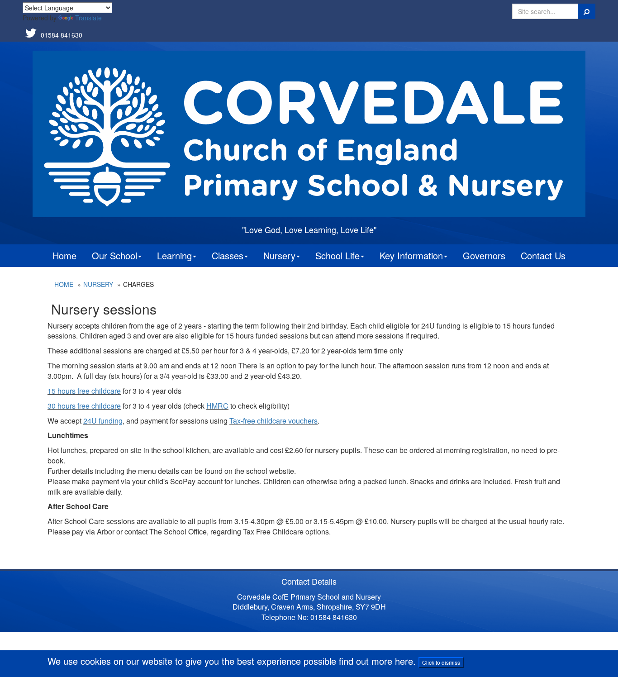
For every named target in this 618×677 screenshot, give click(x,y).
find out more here (376, 660)
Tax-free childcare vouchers (273, 420)
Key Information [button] (411, 255)
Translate (88, 17)
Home (64, 255)
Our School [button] (114, 255)
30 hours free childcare (84, 405)
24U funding (103, 420)
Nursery (98, 284)
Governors (484, 255)
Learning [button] (174, 255)
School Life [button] (337, 255)
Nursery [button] (279, 255)
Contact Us (543, 255)
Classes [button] (227, 255)
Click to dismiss (441, 662)
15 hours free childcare (84, 391)
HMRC (217, 405)
